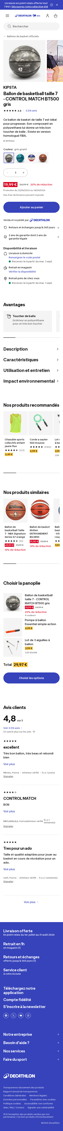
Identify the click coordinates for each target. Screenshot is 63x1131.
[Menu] (7, 16)
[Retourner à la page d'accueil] (27, 16)
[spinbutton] (15, 172)
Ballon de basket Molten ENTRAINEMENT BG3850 (40, 531)
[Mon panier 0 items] (56, 16)
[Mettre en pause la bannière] (51, 5)
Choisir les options (31, 678)
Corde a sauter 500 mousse (39, 441)
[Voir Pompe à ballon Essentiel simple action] (12, 627)
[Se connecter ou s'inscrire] (48, 16)
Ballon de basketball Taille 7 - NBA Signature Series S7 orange (15, 531)
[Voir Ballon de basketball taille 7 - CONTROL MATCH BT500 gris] (12, 602)
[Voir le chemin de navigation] (4, 36)
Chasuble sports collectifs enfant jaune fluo (15, 443)
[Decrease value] (7, 173)
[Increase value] (23, 173)
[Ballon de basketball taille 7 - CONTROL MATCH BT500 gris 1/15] (24, 61)
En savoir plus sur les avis (17, 731)
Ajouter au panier (31, 207)
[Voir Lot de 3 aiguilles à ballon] (12, 647)
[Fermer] (57, 5)
